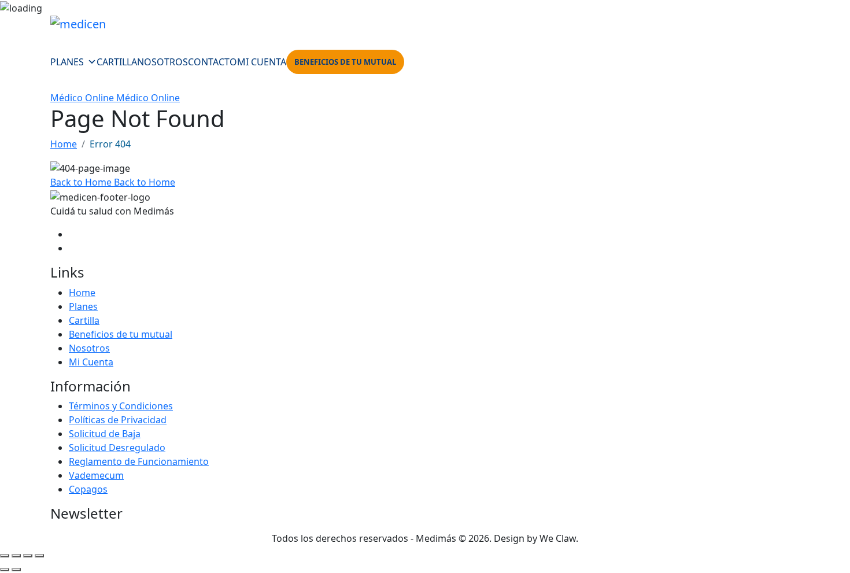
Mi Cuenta (261, 62)
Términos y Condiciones (121, 406)
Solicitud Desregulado (117, 447)
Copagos (88, 489)
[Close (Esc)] (39, 555)
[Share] (27, 555)
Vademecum (96, 475)
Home (63, 144)
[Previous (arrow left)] (4, 569)
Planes (67, 62)
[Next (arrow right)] (16, 569)
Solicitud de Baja (105, 433)
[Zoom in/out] (4, 555)
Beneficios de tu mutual (345, 62)
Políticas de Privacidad (118, 419)
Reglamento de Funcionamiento (139, 461)
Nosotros (162, 62)
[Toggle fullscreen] (16, 555)
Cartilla (117, 62)
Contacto (212, 62)
